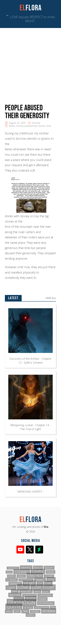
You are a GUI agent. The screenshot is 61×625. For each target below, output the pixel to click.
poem (30, 598)
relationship (41, 607)
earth (11, 576)
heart (29, 583)
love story (43, 587)
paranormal (31, 125)
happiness (15, 583)
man (14, 591)
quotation (21, 602)
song (17, 611)
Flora (30, 8)
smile (9, 611)
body (9, 572)
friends (40, 579)
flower (49, 576)
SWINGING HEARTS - (30, 491)
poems (42, 599)
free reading (26, 580)
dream (50, 571)
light (11, 588)
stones (41, 125)
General (36, 122)
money (19, 125)
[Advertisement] (30, 60)
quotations (45, 603)
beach (38, 568)
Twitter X (30, 549)
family (21, 576)
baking (26, 568)
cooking (22, 571)
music (46, 591)
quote (14, 606)
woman (48, 611)
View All (51, 298)
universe (35, 611)
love (23, 587)
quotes (28, 607)
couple (38, 571)
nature (15, 595)
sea (52, 607)
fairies (12, 125)
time (48, 125)
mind (37, 591)
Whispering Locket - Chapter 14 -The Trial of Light (30, 427)
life (48, 583)
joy (40, 584)
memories (26, 591)
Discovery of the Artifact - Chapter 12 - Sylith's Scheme (30, 360)
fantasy (35, 575)
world (30, 615)
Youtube (20, 549)
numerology (29, 595)
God (51, 579)
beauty (49, 567)
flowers (11, 579)
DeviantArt (39, 549)
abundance (13, 568)
